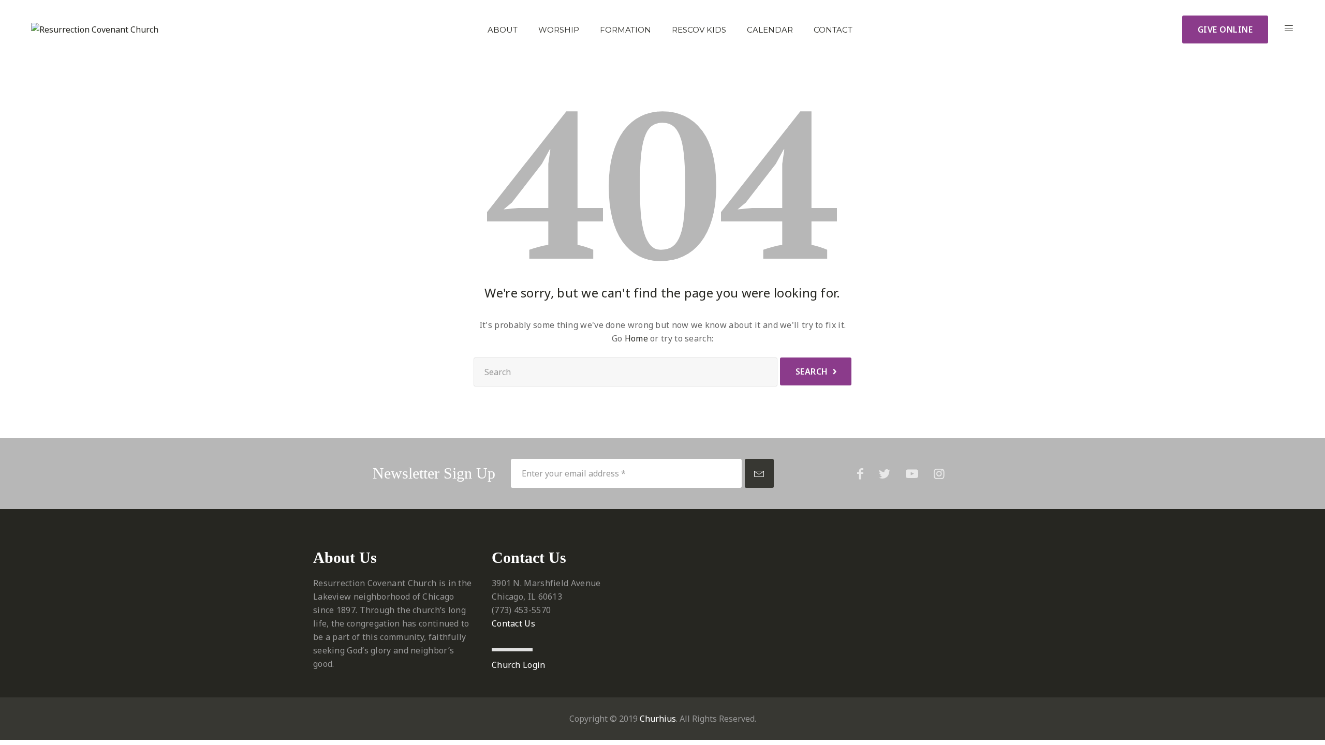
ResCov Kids (699, 30)
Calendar (770, 30)
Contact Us (513, 623)
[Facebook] (860, 473)
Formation (625, 30)
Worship (558, 30)
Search (812, 371)
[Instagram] (939, 473)
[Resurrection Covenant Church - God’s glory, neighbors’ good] (94, 29)
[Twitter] (884, 473)
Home (636, 338)
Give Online (1225, 29)
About (503, 30)
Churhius (658, 718)
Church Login (519, 665)
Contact (833, 30)
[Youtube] (912, 473)
